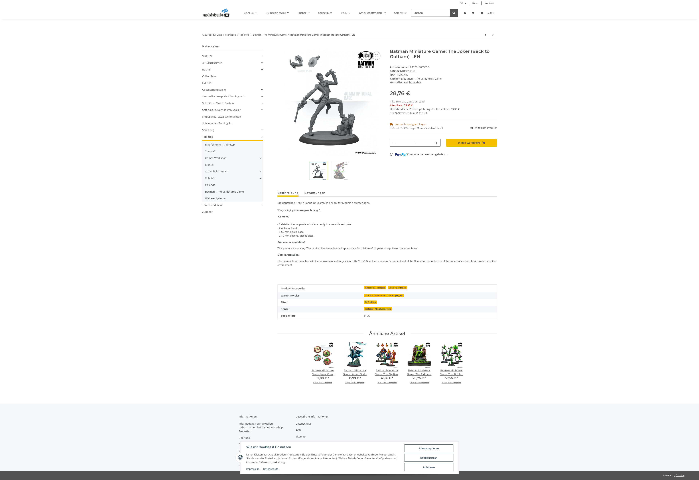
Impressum (252, 468)
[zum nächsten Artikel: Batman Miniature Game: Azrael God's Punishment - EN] (493, 35)
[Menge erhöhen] (436, 142)
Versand (420, 101)
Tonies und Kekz (212, 205)
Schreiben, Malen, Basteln (218, 103)
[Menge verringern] (394, 142)
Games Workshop (215, 158)
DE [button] (461, 3)
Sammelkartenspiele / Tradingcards (224, 96)
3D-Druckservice (212, 62)
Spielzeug (208, 130)
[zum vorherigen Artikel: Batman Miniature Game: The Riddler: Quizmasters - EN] (485, 35)
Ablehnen (429, 467)
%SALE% (207, 56)
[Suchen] (454, 13)
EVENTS (207, 83)
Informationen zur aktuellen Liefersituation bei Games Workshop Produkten (261, 427)
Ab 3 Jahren (370, 302)
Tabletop (207, 136)
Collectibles (209, 76)
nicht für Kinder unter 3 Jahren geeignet (384, 295)
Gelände (210, 185)
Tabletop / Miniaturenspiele (378, 309)
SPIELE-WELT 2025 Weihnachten (221, 116)
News (475, 3)
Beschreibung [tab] (288, 193)
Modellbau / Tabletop (375, 288)
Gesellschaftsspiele (214, 89)
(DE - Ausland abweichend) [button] (429, 128)
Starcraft (210, 151)
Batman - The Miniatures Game (422, 78)
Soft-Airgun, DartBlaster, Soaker (221, 110)
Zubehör (210, 178)
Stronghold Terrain (216, 171)
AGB (298, 430)
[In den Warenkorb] (280, 47)
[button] (465, 13)
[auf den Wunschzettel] (376, 56)
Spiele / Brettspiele (397, 288)
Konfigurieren (428, 457)
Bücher (206, 69)
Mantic (209, 164)
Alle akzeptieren (429, 448)
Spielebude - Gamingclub (217, 123)
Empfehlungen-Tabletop (220, 144)
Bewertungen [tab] (314, 193)
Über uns (244, 437)
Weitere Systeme (215, 198)
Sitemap (301, 436)
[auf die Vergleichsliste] (367, 56)
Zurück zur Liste (213, 34)
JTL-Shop (680, 475)
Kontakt (489, 3)
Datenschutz (270, 468)
